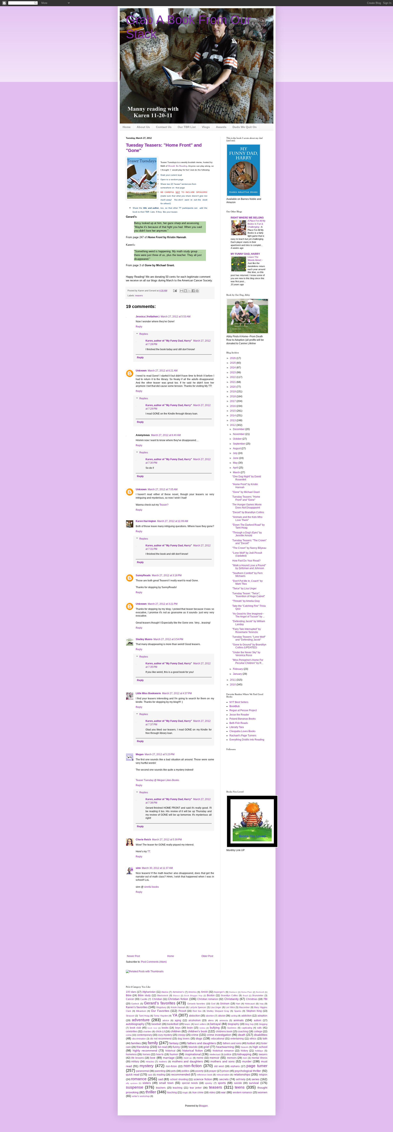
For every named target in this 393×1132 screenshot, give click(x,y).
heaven (244, 1047)
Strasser (130, 1015)
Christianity (231, 999)
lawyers (263, 1054)
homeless (131, 1054)
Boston (211, 995)
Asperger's (219, 992)
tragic (185, 1092)
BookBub (234, 706)
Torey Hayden (161, 1015)
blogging (263, 1024)
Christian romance (207, 999)
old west (219, 1066)
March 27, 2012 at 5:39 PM (167, 839)
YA (174, 1015)
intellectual (215, 1054)
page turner (256, 1066)
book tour (152, 1028)
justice (227, 1054)
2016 (233, 406)
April (236, 467)
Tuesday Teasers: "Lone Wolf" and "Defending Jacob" (248, 638)
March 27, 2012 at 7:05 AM (162, 489)
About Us (143, 127)
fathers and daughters (201, 1043)
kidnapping (244, 1054)
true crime (197, 1092)
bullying (215, 1027)
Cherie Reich (143, 839)
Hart (238, 1003)
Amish (204, 991)
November (239, 434)
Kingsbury (161, 1007)
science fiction (203, 1079)
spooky (208, 1083)
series (255, 1079)
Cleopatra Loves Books (242, 731)
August (237, 448)
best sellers (200, 1024)
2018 (233, 396)
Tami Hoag (144, 1015)
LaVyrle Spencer (198, 1007)
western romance (242, 1092)
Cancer (130, 999)
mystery (147, 1066)
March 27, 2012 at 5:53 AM (175, 316)
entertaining (237, 1038)
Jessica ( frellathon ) (147, 316)
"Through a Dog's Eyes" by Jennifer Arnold (247, 534)
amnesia (223, 1020)
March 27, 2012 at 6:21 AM (162, 370)
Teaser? (163, 504)
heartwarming (225, 1046)
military (135, 1061)
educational (217, 1038)
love (152, 1057)
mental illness (259, 1057)
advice (166, 1020)
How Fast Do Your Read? (246, 560)
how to (160, 1054)
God (213, 1003)
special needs (190, 1083)
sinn (138, 868)
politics (185, 1071)
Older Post (207, 956)
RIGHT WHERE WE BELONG (247, 217)
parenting (160, 1071)
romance (139, 1079)
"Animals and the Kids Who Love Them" (247, 518)
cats (259, 1027)
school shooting (179, 1079)
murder (247, 1061)
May (235, 462)
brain (190, 1027)
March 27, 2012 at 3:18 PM (167, 575)
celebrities (131, 1031)
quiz (150, 1074)
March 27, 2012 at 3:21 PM (162, 603)
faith (265, 1038)
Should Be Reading (177, 166)
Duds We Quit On (245, 127)
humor (174, 1054)
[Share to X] (189, 291)
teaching (177, 1087)
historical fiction (192, 1050)
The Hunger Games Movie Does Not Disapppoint (247, 506)
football (251, 1043)
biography (233, 1024)
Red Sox (197, 1011)
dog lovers (184, 1038)
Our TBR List (187, 127)
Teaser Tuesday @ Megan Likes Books (157, 780)
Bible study (144, 995)
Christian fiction (178, 999)
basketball (172, 1024)
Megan (139, 754)
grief (206, 1046)
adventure (141, 1020)
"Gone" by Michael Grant (246, 492)
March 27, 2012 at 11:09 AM (172, 521)
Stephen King (254, 1011)
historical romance (223, 1050)
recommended (180, 1074)
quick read (132, 1074)
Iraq (261, 1003)
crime (194, 1034)
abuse (221, 1015)
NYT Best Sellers (238, 702)
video (212, 1092)
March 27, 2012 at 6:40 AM (166, 435)
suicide (238, 1083)
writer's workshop (141, 1096)
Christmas (251, 999)
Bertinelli (260, 992)
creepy (181, 1035)
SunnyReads (143, 575)
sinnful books (151, 886)
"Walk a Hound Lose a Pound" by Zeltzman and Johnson (249, 567)
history (244, 1050)
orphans (235, 1066)
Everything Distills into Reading (246, 739)
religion (263, 1074)
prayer (212, 1071)
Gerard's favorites (159, 1003)
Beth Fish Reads (238, 723)
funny (176, 1046)
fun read (162, 1047)
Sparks (237, 1011)
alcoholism (195, 1020)
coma (128, 1035)
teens (240, 1087)
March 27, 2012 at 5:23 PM (159, 754)
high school (260, 1046)
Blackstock (162, 995)
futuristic (193, 1047)
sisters (146, 1082)
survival (254, 1082)
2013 (233, 420)
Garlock (135, 1003)
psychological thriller (248, 1070)
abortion (210, 1015)
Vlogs (206, 127)
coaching (243, 1031)
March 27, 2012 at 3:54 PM (168, 639)
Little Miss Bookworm (148, 693)
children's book (197, 1031)
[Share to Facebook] (193, 291)
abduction (194, 1015)
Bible (129, 995)
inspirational (193, 1054)
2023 (233, 372)
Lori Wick (230, 1007)
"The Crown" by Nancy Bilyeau (249, 548)
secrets (224, 1079)
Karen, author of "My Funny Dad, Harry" (169, 340)
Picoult (182, 1011)
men (245, 1058)
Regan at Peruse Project (243, 710)
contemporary (144, 1035)
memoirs (232, 1057)
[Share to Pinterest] (197, 291)
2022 (233, 377)
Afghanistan (149, 991)
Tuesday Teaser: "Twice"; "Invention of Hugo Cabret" (248, 595)
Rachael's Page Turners (242, 735)
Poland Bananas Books (242, 718)
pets (173, 1071)
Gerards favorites (196, 1003)
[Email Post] (174, 290)
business (231, 1028)
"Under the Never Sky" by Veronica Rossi (246, 654)
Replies (143, 334)
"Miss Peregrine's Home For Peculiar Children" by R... (247, 661)
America (192, 992)
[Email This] (182, 291)
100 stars (131, 991)
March (237, 472)
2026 (233, 358)
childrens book (224, 1031)
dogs (199, 1038)
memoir (214, 1057)
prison (225, 1071)
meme (199, 1057)
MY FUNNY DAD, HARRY (245, 253)
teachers (161, 1087)
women (262, 1092)
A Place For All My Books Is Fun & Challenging (256, 224)
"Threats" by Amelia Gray (246, 601)
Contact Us (164, 127)
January (238, 673)
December (239, 429)
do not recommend (161, 1038)
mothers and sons (222, 1061)
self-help (240, 1079)
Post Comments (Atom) (154, 961)
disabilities (260, 1034)
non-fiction (193, 1066)
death (241, 1034)
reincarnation (223, 1074)
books (165, 1027)
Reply (139, 326)
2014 (233, 415)
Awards (221, 127)
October (237, 438)
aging (178, 1020)
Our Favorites (160, 1010)
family (153, 1043)
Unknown (141, 370)
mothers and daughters (187, 1061)
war (223, 1092)
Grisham (224, 1003)
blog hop (249, 1024)
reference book (204, 1074)
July (235, 453)
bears (187, 1024)
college (258, 1031)
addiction (246, 1015)
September (239, 443)
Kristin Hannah (178, 1007)
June (236, 458)
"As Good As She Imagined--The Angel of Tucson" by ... (248, 615)
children (176, 1031)
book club (135, 1027)
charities (147, 1031)
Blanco (176, 995)
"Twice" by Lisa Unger (244, 588)
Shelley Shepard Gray (218, 1011)
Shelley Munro (144, 639)
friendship (143, 1046)
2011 (233, 679)
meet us (188, 1058)
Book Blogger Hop (193, 995)
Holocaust (250, 1003)
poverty (199, 1071)
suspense (134, 1087)
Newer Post (133, 956)
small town (166, 1082)
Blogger (203, 1105)
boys (178, 1027)
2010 (233, 684)
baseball (156, 1024)
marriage (169, 1057)
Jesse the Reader (239, 714)
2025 (233, 362)
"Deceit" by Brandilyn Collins (248, 512)
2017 (233, 401)
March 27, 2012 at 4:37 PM (177, 693)
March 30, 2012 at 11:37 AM (157, 868)
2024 (233, 367)
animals (239, 1020)
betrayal (215, 1024)
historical (170, 1050)
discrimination (139, 1038)
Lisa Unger (215, 1007)
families (136, 1043)
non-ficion (171, 1066)
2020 (233, 386)
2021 (233, 382)
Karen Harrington (146, 521)
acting (234, 1015)
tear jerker (196, 1087)
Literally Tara (236, 727)
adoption (262, 1015)
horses (146, 1054)
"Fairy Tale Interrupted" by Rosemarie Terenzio (246, 630)
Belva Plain (246, 992)
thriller (151, 1092)
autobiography (135, 1024)
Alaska (164, 992)
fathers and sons (232, 1043)
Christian (157, 999)
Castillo (143, 999)
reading (161, 1074)
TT (148, 851)
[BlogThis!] (185, 291)
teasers (139, 295)
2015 (233, 410)
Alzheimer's (178, 992)
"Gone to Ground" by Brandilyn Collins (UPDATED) (249, 646)
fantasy (174, 1043)
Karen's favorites (137, 1007)
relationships (242, 1074)
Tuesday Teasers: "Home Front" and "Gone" (246, 498)
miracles (150, 1061)
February (238, 669)
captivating (247, 1028)
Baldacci (233, 992)
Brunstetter (257, 995)
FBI (265, 999)
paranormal (142, 1071)
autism (257, 1020)
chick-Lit (160, 1031)
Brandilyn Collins (229, 995)
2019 (233, 391)
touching (172, 1092)
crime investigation (219, 1034)
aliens (211, 1020)
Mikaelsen (141, 1011)
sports (222, 1082)
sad (160, 1079)
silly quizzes (132, 1083)
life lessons (137, 1057)
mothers (163, 1061)
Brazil (245, 995)
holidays (259, 1050)
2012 (233, 425)
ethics (253, 1038)
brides (202, 1028)
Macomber (244, 1007)
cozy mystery (165, 1035)
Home (127, 127)
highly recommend (145, 1050)
